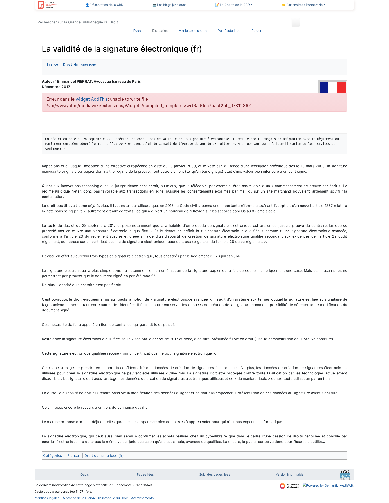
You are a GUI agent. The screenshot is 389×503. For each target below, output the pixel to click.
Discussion (160, 30)
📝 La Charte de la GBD (232, 5)
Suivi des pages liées (214, 474)
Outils (84, 474)
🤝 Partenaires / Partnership (302, 5)
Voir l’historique (229, 30)
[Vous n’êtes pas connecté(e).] (328, 23)
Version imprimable (289, 474)
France (52, 64)
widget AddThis (92, 99)
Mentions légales (47, 498)
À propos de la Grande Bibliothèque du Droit (95, 498)
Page (137, 30)
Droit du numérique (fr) (104, 455)
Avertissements (142, 498)
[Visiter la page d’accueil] (47, 5)
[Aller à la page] (296, 22)
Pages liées (145, 474)
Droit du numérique (79, 64)
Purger (256, 30)
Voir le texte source (193, 30)
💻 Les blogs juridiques (169, 5)
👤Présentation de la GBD (104, 5)
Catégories (52, 455)
